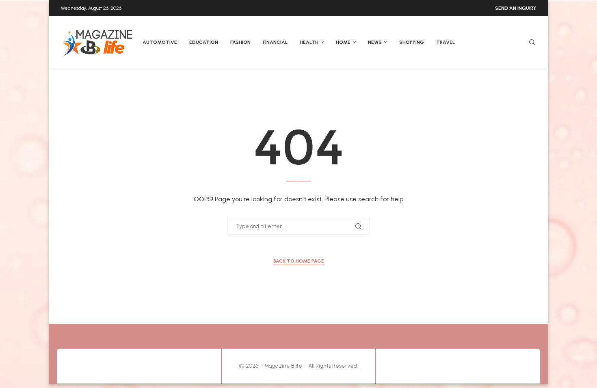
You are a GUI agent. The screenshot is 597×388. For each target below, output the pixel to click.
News (375, 42)
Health (309, 42)
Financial (275, 42)
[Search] (532, 42)
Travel (445, 42)
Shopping (411, 42)
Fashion (240, 42)
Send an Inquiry (515, 8)
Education (203, 42)
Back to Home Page (298, 261)
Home (343, 42)
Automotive (160, 42)
